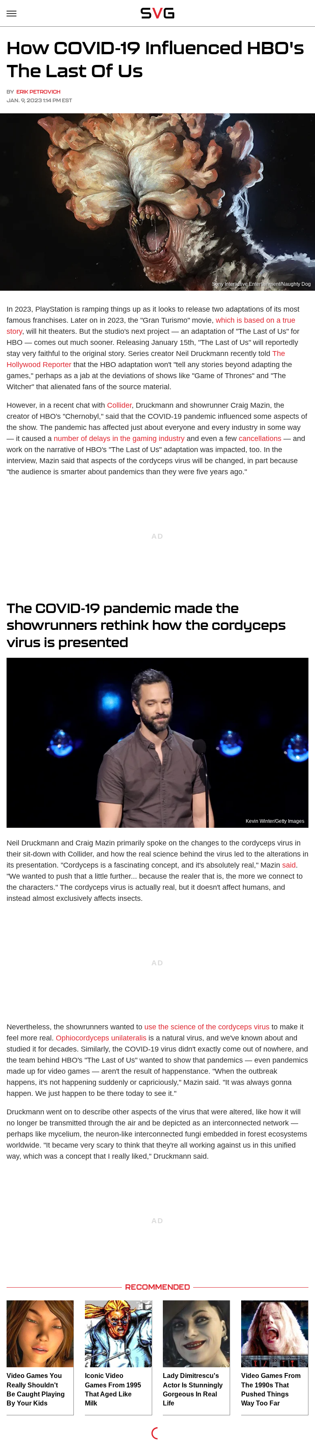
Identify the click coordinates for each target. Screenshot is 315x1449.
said (289, 865)
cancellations (260, 438)
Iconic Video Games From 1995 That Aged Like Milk (113, 1389)
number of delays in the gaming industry (119, 438)
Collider (119, 405)
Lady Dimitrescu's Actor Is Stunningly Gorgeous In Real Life (193, 1389)
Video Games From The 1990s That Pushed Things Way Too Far (271, 1389)
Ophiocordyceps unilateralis (101, 1038)
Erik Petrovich (38, 92)
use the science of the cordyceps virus (206, 1027)
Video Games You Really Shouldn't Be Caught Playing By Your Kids (36, 1389)
